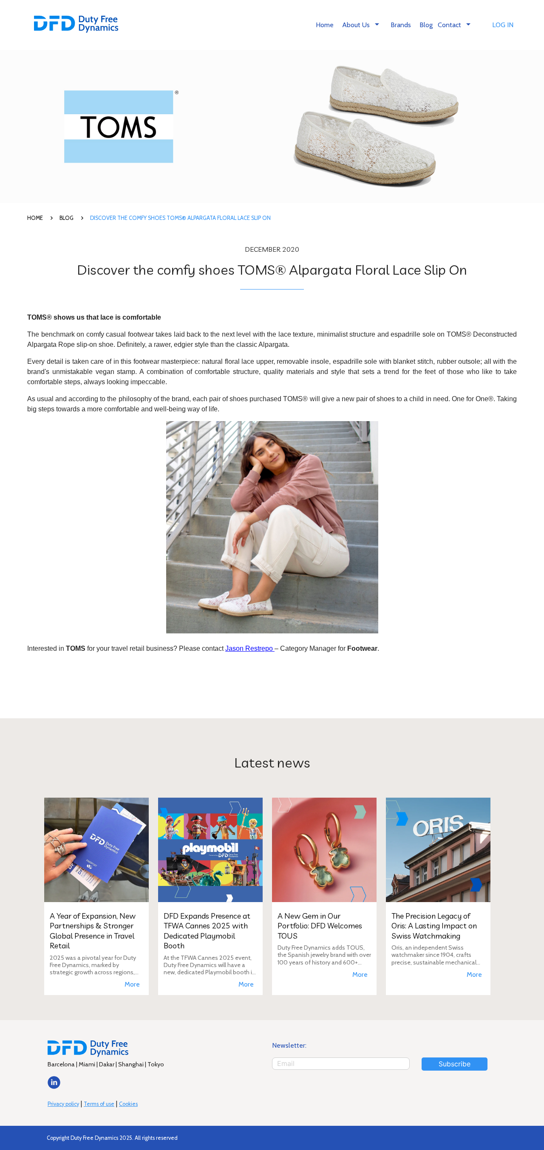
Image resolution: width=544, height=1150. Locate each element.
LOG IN (502, 25)
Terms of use (99, 1104)
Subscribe (454, 1064)
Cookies (128, 1104)
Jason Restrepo (250, 648)
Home (325, 25)
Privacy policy (63, 1104)
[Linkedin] (54, 1087)
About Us (362, 24)
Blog (426, 25)
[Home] (76, 25)
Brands (401, 25)
